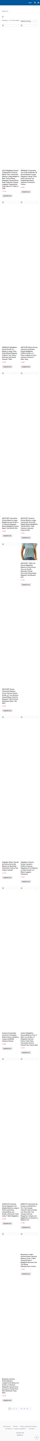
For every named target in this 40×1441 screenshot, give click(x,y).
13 (21, 1408)
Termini (15, 1426)
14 (24, 1408)
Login (30, 3)
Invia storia (6, 1426)
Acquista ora (7, 196)
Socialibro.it (20, 1435)
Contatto (31, 1428)
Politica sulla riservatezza (28, 1426)
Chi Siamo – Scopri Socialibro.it (15, 1428)
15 (27, 1408)
